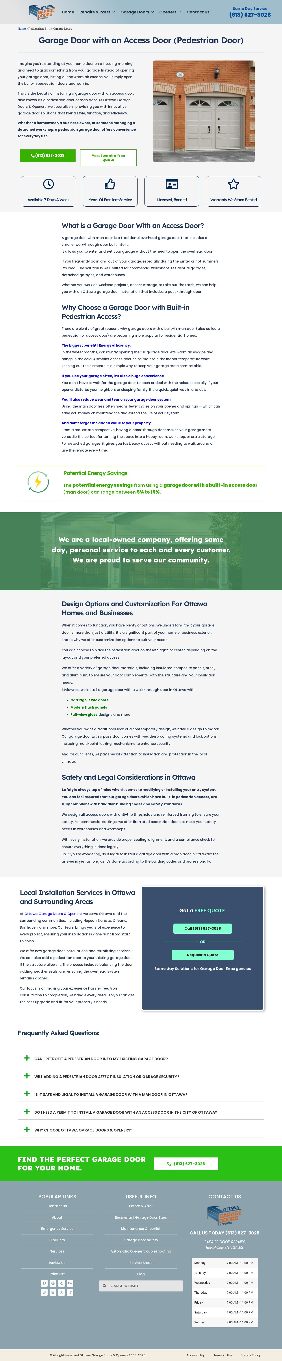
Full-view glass (84, 714)
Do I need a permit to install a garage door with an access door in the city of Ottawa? (125, 1112)
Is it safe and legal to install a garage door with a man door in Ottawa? (110, 1094)
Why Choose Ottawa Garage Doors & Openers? (83, 1130)
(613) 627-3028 (250, 15)
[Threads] (70, 1292)
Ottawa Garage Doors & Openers (53, 913)
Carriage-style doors (89, 700)
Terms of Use (222, 1355)
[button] (141, 1057)
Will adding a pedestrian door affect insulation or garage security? (106, 1076)
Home (68, 12)
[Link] (44, 1292)
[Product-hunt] (53, 1283)
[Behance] (70, 1283)
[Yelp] (61, 1283)
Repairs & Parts (95, 12)
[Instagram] (53, 1292)
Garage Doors (135, 12)
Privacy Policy (251, 1355)
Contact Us (198, 12)
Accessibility (195, 1355)
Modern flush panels (88, 707)
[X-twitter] (61, 1292)
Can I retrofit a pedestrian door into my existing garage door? (101, 1059)
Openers (167, 12)
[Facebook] (44, 1283)
